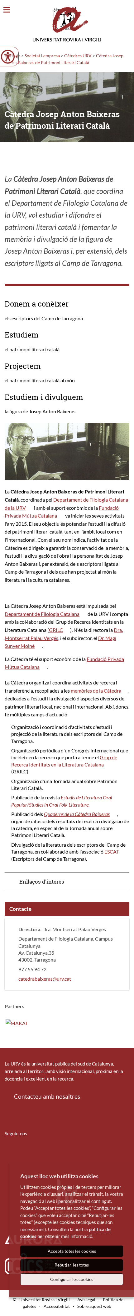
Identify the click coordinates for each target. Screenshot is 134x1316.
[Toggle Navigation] (6, 10)
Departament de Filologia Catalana (42, 614)
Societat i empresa (42, 55)
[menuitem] (9, 1152)
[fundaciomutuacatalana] (16, 1022)
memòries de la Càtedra (96, 691)
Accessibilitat (57, 1306)
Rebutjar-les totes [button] (72, 1264)
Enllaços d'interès (41, 881)
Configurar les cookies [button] (71, 1279)
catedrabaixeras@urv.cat (44, 979)
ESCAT (111, 851)
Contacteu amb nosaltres (47, 1096)
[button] (67, 881)
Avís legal (86, 1299)
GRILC (56, 630)
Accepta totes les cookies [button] (72, 1251)
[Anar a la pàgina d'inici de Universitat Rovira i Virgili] (67, 24)
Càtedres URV (78, 55)
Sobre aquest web (94, 1306)
